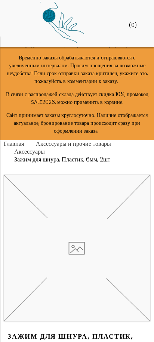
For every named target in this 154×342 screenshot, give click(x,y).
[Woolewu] (62, 41)
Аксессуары (29, 151)
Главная (14, 143)
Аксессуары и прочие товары (73, 143)
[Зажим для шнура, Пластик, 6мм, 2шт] (77, 319)
